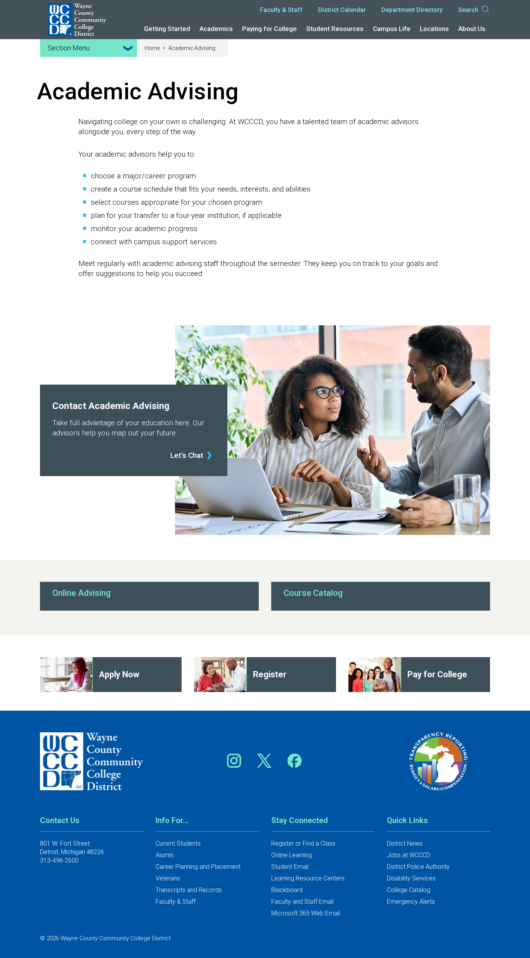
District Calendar (342, 10)
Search (468, 10)
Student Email (289, 866)
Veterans (168, 878)
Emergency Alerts (411, 901)
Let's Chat (186, 455)
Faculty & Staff (281, 10)
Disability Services (411, 878)
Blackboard (287, 890)
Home (153, 48)
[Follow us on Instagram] (236, 761)
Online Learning (291, 855)
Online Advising (81, 593)
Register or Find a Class (303, 843)
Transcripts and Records (189, 890)
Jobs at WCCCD (408, 855)
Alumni (164, 855)
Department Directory (412, 10)
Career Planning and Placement (198, 866)
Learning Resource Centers (308, 878)
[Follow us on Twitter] (267, 761)
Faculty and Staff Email (302, 901)
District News (405, 843)
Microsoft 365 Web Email (305, 913)
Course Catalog (313, 593)
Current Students (178, 843)
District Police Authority (418, 866)
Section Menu (69, 48)
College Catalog (408, 890)
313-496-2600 (59, 860)
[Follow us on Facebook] (295, 761)
